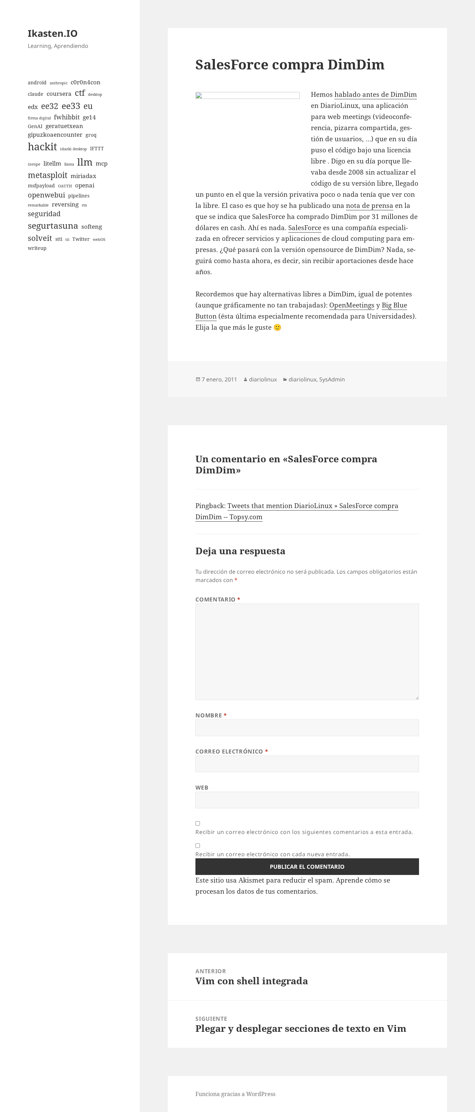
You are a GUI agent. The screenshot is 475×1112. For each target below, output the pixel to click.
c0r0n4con (85, 82)
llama (69, 164)
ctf (80, 92)
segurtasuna (53, 225)
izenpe (34, 164)
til (67, 239)
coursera (59, 94)
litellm (52, 163)
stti (58, 239)
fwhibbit (67, 116)
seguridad (44, 213)
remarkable (38, 205)
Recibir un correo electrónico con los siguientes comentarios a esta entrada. (304, 832)
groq (91, 135)
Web (201, 787)
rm (84, 205)
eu (88, 105)
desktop (95, 94)
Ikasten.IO (53, 33)
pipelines (78, 195)
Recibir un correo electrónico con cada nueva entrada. (272, 854)
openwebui (46, 195)
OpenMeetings (352, 305)
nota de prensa (369, 205)
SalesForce (304, 227)
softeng (91, 226)
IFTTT (97, 148)
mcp (101, 163)
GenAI (35, 126)
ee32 (49, 105)
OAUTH (65, 186)
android (37, 82)
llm (84, 161)
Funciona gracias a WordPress (235, 1094)
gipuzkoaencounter (55, 134)
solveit (40, 238)
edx (33, 107)
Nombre (211, 715)
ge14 (89, 117)
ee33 (71, 105)
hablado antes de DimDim (376, 94)
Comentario (218, 599)
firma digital (39, 118)
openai (84, 185)
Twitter (81, 239)
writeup (37, 248)
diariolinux (263, 379)
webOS (99, 239)
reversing (65, 204)
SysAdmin (332, 379)
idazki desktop (73, 148)
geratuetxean (64, 126)
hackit (42, 146)
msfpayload (41, 185)
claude (35, 94)
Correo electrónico (231, 751)
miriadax (83, 176)
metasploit (47, 174)
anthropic (58, 83)
